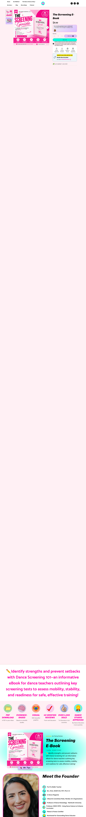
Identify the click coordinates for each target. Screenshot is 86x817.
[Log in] (75, 3)
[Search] (72, 3)
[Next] (47, 27)
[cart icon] (78, 3)
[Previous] (15, 27)
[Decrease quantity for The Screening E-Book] (54, 36)
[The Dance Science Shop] (43, 3)
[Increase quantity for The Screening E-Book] (62, 36)
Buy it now (65, 40)
